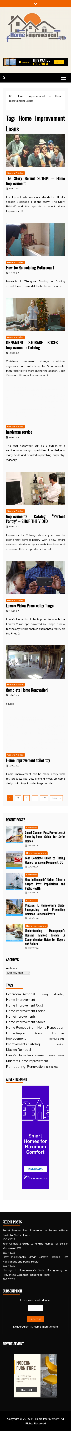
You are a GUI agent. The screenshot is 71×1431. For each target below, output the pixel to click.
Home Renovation (50, 1027)
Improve (58, 1033)
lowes (52, 1055)
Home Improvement (36, 853)
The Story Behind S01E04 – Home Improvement (35, 180)
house (38, 1033)
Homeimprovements (21, 1016)
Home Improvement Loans (25, 1011)
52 (44, 798)
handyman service (19, 432)
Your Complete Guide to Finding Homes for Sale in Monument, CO (45, 860)
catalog (45, 994)
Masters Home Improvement (27, 1061)
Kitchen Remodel (18, 1050)
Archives (11, 968)
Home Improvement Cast (24, 1005)
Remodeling (15, 1066)
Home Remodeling (19, 1027)
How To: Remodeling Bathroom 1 (30, 267)
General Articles (15, 173)
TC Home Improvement (27, 96)
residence (52, 1066)
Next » (56, 798)
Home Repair (16, 1033)
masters (61, 1055)
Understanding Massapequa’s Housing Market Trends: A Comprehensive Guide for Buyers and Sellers (45, 937)
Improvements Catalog (23, 1044)
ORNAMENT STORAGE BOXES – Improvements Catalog (35, 344)
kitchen (60, 1044)
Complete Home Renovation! (27, 690)
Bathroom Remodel (20, 994)
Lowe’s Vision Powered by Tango (30, 605)
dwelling (59, 994)
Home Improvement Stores (25, 1022)
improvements (56, 1038)
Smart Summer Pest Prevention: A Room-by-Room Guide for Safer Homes (45, 836)
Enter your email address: (35, 1313)
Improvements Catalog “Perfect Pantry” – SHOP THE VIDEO (35, 518)
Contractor (31, 827)
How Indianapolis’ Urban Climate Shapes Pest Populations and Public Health (45, 883)
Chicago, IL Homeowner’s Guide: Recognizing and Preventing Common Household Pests (45, 909)
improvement (16, 1038)
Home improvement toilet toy (28, 760)
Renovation (36, 1066)
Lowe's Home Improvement (26, 1055)
